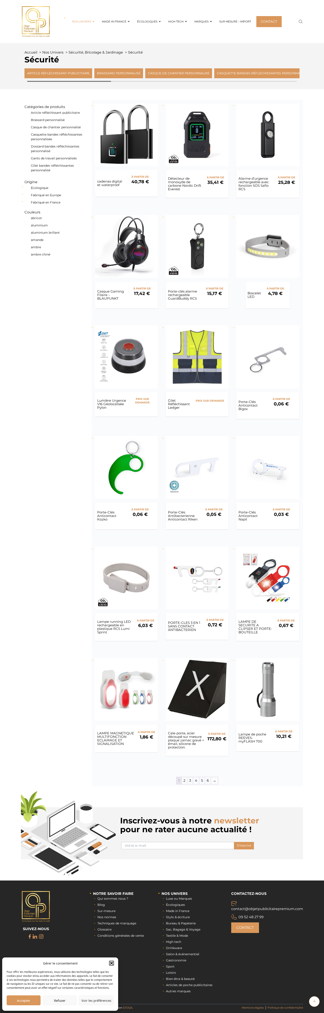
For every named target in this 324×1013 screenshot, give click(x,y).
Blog (101, 905)
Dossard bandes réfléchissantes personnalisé (55, 148)
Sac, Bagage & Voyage (183, 929)
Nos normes (106, 917)
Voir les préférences (96, 1000)
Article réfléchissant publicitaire (55, 113)
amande (37, 240)
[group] (58, 73)
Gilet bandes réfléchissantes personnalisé (52, 168)
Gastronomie (176, 960)
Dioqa (127, 1007)
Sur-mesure (106, 911)
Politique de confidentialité (285, 1007)
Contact (245, 927)
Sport (170, 966)
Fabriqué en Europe (46, 195)
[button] (111, 963)
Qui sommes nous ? (112, 899)
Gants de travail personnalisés (54, 158)
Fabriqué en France (45, 202)
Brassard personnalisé (48, 120)
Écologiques (175, 905)
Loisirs (171, 973)
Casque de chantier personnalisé (56, 127)
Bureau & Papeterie (181, 923)
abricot (36, 218)
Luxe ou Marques (179, 899)
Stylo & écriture (178, 917)
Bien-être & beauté (180, 979)
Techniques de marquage (116, 923)
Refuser (59, 1000)
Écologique (39, 188)
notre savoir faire (113, 894)
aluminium (39, 225)
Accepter (23, 1000)
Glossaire (104, 929)
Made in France (177, 911)
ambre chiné (40, 254)
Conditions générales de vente (120, 936)
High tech (173, 942)
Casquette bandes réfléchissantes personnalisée (56, 136)
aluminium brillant (45, 233)
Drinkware (174, 948)
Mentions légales (253, 1007)
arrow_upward (314, 1001)
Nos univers (175, 894)
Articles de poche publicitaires (189, 985)
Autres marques (178, 991)
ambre (36, 247)
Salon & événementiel (182, 954)
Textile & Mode (177, 936)
